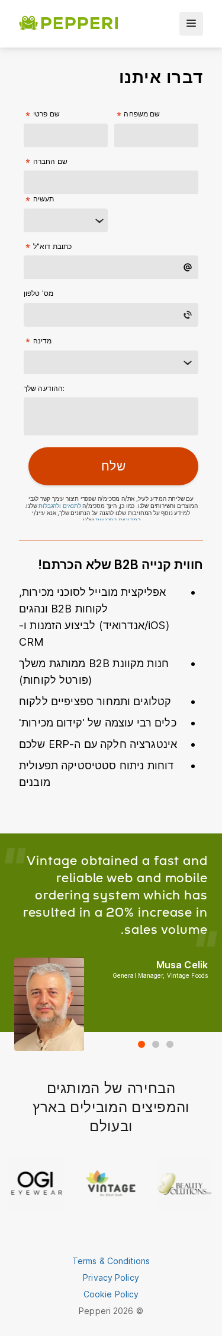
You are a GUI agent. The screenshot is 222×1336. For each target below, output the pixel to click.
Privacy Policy (111, 1277)
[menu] (191, 24)
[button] (141, 1044)
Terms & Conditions (111, 1261)
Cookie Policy (111, 1294)
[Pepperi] (68, 24)
